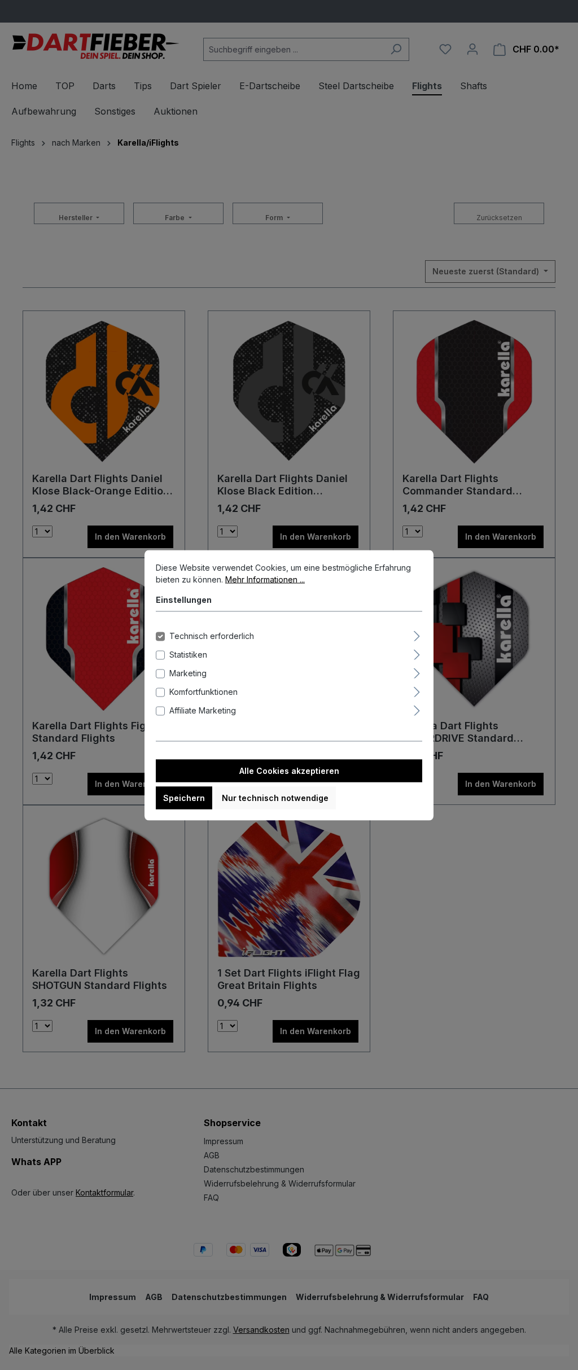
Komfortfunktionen (203, 691)
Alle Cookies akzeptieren (289, 770)
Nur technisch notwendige (275, 797)
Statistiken (188, 654)
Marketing (188, 672)
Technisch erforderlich (211, 635)
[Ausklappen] (416, 634)
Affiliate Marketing (202, 710)
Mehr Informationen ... (265, 579)
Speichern (184, 797)
